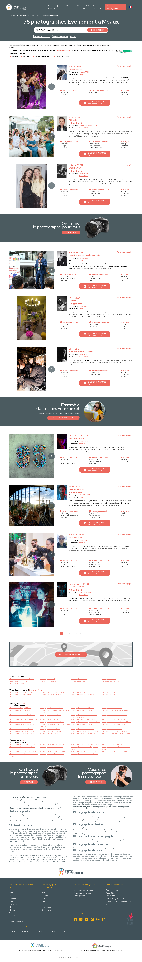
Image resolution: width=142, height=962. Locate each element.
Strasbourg (13, 913)
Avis (78, 5)
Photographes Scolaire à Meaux (50, 731)
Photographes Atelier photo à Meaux (52, 751)
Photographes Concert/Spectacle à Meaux (85, 722)
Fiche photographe (125, 66)
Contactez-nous (86, 7)
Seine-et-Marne (35, 15)
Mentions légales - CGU (115, 898)
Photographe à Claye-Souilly (19, 683)
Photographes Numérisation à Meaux (114, 751)
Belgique (45, 893)
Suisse (44, 913)
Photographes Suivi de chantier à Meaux (115, 710)
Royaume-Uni (47, 910)
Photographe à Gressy (78, 681)
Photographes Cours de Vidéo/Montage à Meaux (116, 748)
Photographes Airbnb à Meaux (50, 715)
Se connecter (97, 7)
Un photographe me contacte (54, 7)
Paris (11, 893)
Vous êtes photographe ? (113, 7)
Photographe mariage (82, 893)
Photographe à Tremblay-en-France (21, 679)
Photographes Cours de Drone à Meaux (22, 751)
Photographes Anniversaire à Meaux (21, 724)
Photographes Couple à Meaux (19, 710)
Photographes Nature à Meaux (112, 729)
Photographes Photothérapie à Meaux (114, 731)
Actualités (110, 893)
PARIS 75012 (84, 258)
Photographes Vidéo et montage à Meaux (85, 744)
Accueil (12, 15)
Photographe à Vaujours (79, 679)
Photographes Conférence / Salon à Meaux (116, 722)
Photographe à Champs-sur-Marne (52, 692)
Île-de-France (22, 15)
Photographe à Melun (109, 692)
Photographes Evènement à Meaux (52, 722)
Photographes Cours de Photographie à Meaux (84, 748)
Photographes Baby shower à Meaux (21, 733)
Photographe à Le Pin (109, 679)
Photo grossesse (80, 896)
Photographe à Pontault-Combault (21, 695)
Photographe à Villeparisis (18, 697)
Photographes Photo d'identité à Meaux (84, 731)
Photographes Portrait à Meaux (50, 719)
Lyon (11, 895)
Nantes (12, 910)
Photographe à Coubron (48, 681)
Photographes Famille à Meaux (112, 708)
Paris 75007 (84, 306)
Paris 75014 (84, 173)
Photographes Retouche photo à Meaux (53, 744)
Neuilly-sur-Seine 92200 (88, 126)
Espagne (45, 895)
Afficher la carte (73, 654)
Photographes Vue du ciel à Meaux (82, 729)
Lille (10, 918)
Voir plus (73, 36)
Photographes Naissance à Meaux (82, 708)
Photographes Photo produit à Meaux (114, 715)
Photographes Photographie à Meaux (22, 744)
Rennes (12, 916)
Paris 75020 (84, 441)
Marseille (12, 898)
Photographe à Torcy (109, 695)
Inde (43, 898)
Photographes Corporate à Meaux (21, 729)
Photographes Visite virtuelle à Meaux (22, 715)
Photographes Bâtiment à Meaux (82, 710)
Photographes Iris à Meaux (49, 733)
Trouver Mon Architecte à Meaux (29, 951)
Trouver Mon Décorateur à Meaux (92, 951)
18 (76, 633)
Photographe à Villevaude (110, 681)
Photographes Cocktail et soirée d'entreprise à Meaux (55, 725)
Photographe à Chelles (78, 692)
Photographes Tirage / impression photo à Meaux (23, 755)
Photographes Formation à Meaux (51, 747)
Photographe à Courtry (48, 679)
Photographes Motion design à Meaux (22, 747)
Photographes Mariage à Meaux (20, 708)
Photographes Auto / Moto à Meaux (21, 731)
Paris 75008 (84, 540)
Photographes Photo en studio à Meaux (84, 754)
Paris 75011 (83, 355)
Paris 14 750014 (85, 495)
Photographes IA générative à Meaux (83, 751)
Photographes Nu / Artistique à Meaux (115, 719)
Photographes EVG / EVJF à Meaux (83, 733)
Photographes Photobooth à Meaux (52, 754)
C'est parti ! (96, 782)
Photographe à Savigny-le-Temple (82, 695)
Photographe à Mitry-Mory (18, 681)
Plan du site (110, 896)
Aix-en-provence (16, 921)
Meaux (26, 703)
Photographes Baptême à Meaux (82, 724)
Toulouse (12, 901)
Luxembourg (46, 907)
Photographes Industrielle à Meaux (113, 724)
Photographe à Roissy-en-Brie (50, 695)
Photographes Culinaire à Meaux (20, 722)
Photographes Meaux (51, 15)
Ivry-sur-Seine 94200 (87, 592)
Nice (11, 907)
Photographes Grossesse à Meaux (51, 708)
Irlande (44, 901)
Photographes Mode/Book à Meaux (83, 719)
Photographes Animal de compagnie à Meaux (24, 719)
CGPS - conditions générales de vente (118, 902)
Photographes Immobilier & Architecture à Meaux (54, 711)
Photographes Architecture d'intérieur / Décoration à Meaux (84, 716)
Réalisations (70, 5)
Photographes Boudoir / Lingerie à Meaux (116, 733)
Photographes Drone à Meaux (112, 744)
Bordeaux (13, 904)
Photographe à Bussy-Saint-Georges (21, 692)
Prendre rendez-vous (63, 417)
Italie (43, 904)
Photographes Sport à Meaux (50, 729)
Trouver (71, 232)
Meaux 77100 (84, 72)
